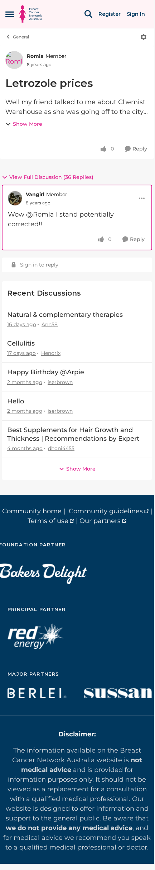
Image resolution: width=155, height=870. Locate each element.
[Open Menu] (144, 37)
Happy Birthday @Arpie (45, 372)
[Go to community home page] (30, 14)
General (21, 37)
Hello (15, 401)
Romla (35, 56)
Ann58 (50, 324)
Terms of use (48, 521)
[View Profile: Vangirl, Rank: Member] (15, 198)
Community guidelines (106, 511)
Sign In (136, 14)
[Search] (88, 14)
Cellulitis (21, 343)
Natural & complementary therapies (65, 315)
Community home (32, 511)
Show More (27, 124)
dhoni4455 (61, 448)
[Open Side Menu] (10, 14)
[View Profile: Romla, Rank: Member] (14, 60)
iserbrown (60, 382)
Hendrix (50, 353)
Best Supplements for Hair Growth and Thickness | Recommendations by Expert (73, 434)
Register (109, 14)
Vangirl (35, 194)
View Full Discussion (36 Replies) (51, 177)
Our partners (100, 521)
